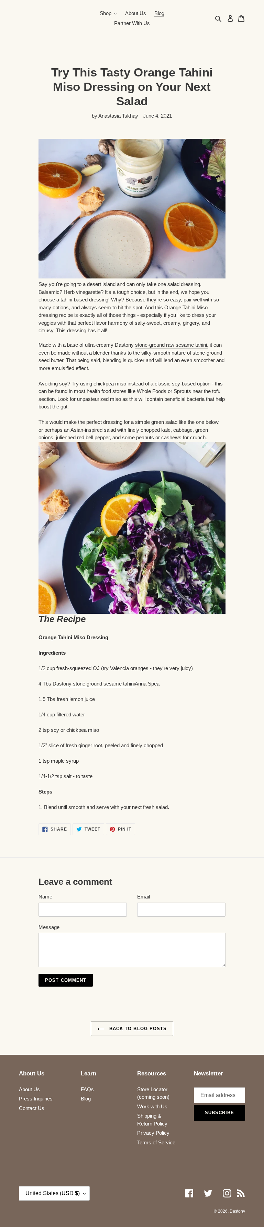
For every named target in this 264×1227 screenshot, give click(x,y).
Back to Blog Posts (137, 1028)
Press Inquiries (36, 1098)
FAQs (87, 1089)
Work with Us (152, 1106)
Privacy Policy (153, 1133)
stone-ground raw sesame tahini (171, 345)
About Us (29, 1089)
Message (48, 927)
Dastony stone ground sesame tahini (94, 684)
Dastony (237, 1211)
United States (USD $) (52, 1193)
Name (45, 897)
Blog (86, 1098)
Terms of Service (156, 1142)
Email (143, 897)
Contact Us (31, 1108)
